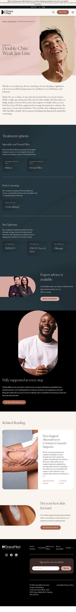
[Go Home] (7, 12)
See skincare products (50, 527)
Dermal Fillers (36, 168)
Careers (68, 548)
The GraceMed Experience (14, 402)
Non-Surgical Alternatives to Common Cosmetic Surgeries (55, 442)
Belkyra (8, 168)
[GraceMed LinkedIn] (16, 555)
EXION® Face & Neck (37, 250)
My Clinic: (34, 7)
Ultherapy (58, 248)
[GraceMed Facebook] (11, 555)
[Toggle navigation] (72, 12)
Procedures (42, 548)
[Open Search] (53, 12)
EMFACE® (10, 248)
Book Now (62, 12)
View (43, 7)
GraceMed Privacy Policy (65, 585)
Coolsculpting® (12, 207)
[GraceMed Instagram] (6, 555)
